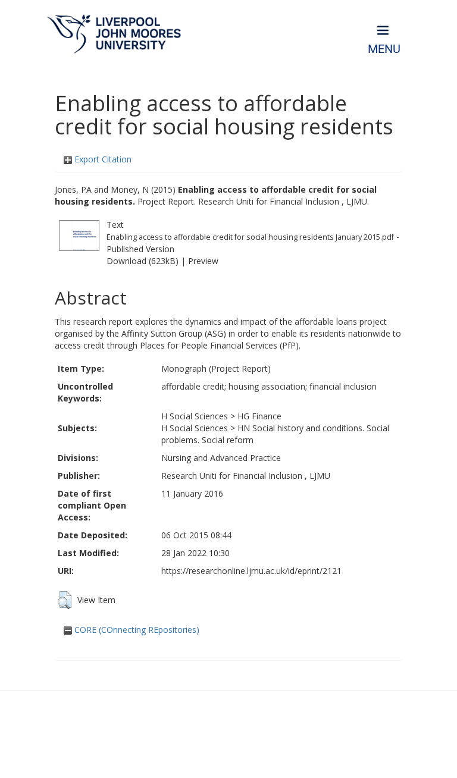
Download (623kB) (143, 260)
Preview (203, 260)
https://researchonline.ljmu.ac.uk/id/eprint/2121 (251, 570)
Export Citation (102, 159)
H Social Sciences (194, 416)
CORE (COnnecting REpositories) (135, 629)
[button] (64, 600)
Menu (384, 49)
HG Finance (259, 416)
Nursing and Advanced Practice (221, 457)
